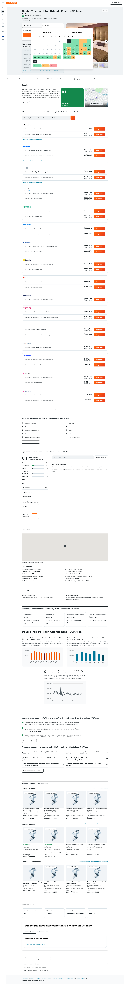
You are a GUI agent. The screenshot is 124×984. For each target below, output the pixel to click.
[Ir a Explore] (3, 19)
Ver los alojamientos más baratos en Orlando (95, 824)
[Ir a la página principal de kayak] (11, 3)
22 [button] (55, 53)
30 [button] (59, 57)
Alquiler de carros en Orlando (59, 942)
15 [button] (55, 49)
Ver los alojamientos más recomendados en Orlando (93, 861)
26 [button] (43, 57)
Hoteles (32, 978)
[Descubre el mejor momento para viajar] (3, 26)
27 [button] (47, 57)
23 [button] (59, 53)
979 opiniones (37, 16)
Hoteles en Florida (70, 978)
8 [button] (55, 45)
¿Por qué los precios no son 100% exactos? (36, 970)
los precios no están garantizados (59, 959)
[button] (3, 2)
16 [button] (59, 49)
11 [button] (38, 49)
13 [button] (47, 49)
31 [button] (35, 61)
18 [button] (39, 53)
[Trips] (3, 31)
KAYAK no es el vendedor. (31, 964)
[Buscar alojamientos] (3, 11)
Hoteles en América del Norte (43, 978)
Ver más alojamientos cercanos (99, 788)
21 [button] (51, 53)
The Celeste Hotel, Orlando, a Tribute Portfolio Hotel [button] (52, 809)
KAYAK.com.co (25, 978)
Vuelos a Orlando (30, 942)
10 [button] (35, 49)
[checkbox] (30, 507)
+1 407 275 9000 (27, 20)
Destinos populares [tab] (42, 931)
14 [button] (51, 49)
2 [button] (59, 41)
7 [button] (64, 45)
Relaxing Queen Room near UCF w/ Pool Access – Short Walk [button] (32, 882)
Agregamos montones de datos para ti (35, 967)
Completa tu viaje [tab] (29, 931)
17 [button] (35, 53)
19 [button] (43, 53)
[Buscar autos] (3, 15)
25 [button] (39, 57)
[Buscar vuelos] (3, 7)
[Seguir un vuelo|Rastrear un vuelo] (3, 23)
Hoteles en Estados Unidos (58, 978)
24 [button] (35, 57)
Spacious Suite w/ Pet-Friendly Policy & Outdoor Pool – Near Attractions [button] (74, 846)
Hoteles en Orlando (83, 942)
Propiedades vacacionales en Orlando (35, 944)
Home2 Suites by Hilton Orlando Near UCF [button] (53, 882)
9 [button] (59, 45)
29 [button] (55, 57)
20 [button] (47, 53)
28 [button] (51, 57)
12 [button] (43, 49)
